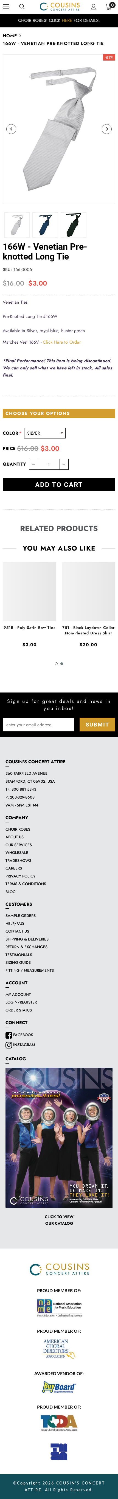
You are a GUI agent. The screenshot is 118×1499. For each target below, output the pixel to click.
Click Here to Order (62, 342)
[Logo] (60, 6)
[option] (59, 20)
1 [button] (56, 663)
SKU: (7, 269)
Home (10, 36)
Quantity (14, 464)
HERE (67, 20)
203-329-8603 (22, 797)
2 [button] (61, 663)
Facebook (22, 1035)
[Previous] (11, 129)
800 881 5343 (24, 789)
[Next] (107, 129)
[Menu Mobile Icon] (6, 7)
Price (9, 448)
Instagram (23, 1044)
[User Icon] (94, 7)
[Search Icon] (22, 7)
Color (12, 433)
